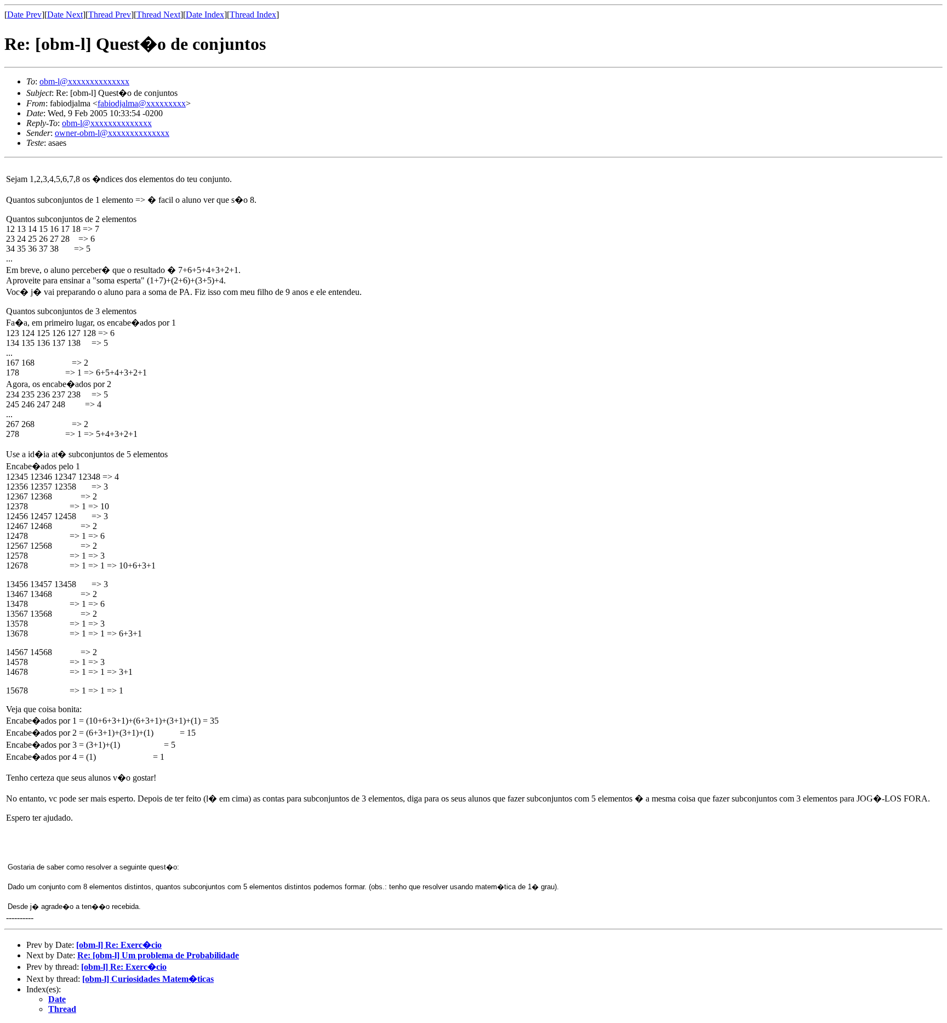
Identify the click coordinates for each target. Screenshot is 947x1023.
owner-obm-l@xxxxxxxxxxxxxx (112, 133)
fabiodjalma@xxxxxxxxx (142, 103)
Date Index (205, 14)
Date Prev (24, 14)
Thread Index (253, 14)
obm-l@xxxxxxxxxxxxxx (84, 81)
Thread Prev (109, 14)
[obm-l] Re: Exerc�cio (119, 945)
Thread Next (158, 14)
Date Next (65, 14)
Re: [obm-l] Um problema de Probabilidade (158, 955)
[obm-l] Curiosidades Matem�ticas (148, 979)
